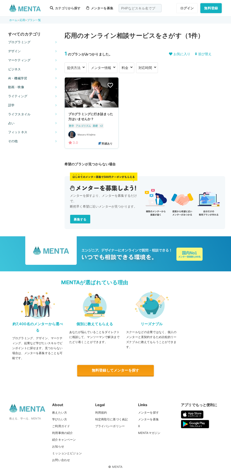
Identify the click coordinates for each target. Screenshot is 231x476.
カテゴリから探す (67, 8)
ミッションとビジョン (67, 453)
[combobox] (140, 8)
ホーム (13, 20)
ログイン (187, 8)
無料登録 (211, 8)
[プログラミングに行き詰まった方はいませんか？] (91, 112)
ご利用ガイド (61, 426)
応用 (22, 20)
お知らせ (58, 446)
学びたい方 (59, 419)
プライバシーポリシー (110, 426)
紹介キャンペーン (64, 439)
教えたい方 (59, 412)
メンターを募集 (101, 8)
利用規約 (101, 412)
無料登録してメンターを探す (115, 370)
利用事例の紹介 (62, 433)
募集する (80, 219)
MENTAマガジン (149, 433)
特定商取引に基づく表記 (111, 419)
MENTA (117, 467)
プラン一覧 (34, 20)
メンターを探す (148, 412)
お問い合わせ (61, 460)
